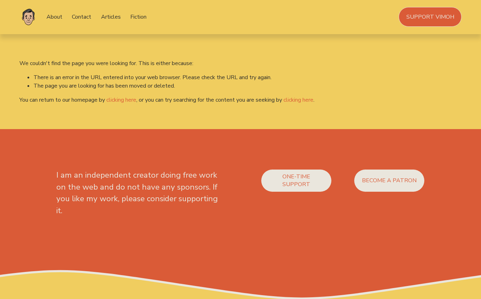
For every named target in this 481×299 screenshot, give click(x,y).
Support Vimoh (430, 17)
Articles (111, 17)
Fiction (138, 17)
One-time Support (296, 180)
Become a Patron (389, 180)
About (54, 17)
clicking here (121, 100)
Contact (81, 17)
